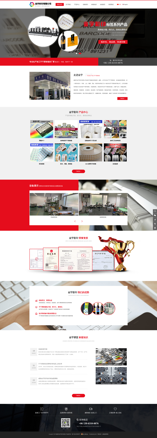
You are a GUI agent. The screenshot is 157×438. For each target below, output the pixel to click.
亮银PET (41, 140)
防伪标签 (41, 164)
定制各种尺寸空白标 (91, 140)
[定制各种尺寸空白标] (90, 129)
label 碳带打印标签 (90, 164)
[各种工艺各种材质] (115, 129)
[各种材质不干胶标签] (66, 129)
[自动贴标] (115, 152)
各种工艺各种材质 (115, 140)
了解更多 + (122, 98)
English (126, 4)
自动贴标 (115, 164)
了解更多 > (78, 171)
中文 (120, 4)
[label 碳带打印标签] (90, 152)
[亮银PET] (41, 129)
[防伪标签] (41, 152)
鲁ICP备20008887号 (76, 434)
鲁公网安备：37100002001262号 (90, 434)
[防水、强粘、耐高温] (66, 152)
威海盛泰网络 (105, 434)
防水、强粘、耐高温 (66, 164)
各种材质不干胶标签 (66, 140)
